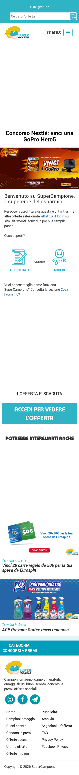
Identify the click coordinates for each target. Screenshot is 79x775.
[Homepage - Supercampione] (18, 667)
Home (10, 712)
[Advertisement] (39, 81)
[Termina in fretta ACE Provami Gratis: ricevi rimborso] (39, 600)
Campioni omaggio (20, 719)
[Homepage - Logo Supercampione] (16, 32)
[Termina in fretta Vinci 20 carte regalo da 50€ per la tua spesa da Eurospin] (39, 536)
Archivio (48, 719)
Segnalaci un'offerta (57, 725)
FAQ (45, 732)
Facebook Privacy (55, 746)
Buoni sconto (16, 725)
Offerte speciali (17, 739)
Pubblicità (49, 712)
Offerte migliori (17, 753)
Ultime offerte (16, 746)
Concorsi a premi (19, 732)
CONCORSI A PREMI (20, 650)
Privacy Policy (52, 739)
